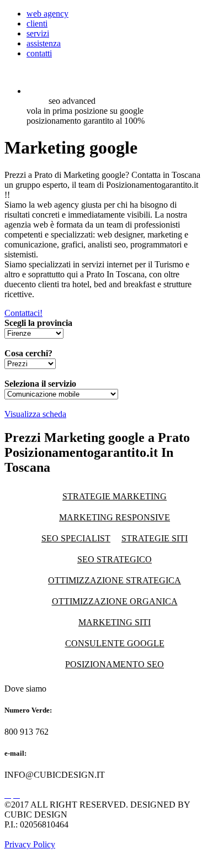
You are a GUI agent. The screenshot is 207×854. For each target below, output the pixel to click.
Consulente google (114, 643)
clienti (36, 23)
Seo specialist (75, 538)
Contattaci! (23, 313)
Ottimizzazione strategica (114, 580)
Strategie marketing (114, 496)
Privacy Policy (29, 844)
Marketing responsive (114, 517)
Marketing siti (114, 622)
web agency (47, 13)
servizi (37, 33)
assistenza (43, 43)
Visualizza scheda (35, 414)
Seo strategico (114, 559)
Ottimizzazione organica (115, 601)
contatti (39, 53)
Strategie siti (154, 538)
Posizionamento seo (114, 664)
